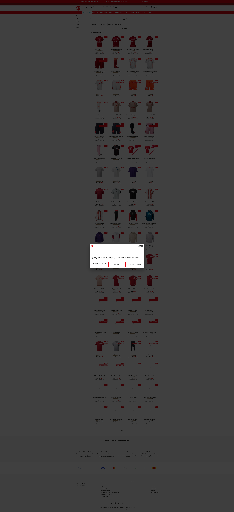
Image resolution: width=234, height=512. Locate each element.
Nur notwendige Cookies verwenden (99, 264)
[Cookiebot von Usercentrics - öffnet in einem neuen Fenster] (137, 246)
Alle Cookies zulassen (135, 264)
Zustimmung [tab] (98, 249)
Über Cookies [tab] (135, 249)
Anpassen (116, 264)
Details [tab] (117, 249)
